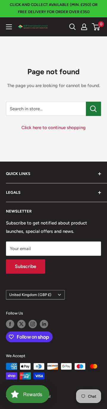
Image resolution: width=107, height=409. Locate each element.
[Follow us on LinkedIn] (44, 324)
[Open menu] (9, 26)
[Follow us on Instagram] (33, 324)
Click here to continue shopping (53, 127)
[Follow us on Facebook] (10, 324)
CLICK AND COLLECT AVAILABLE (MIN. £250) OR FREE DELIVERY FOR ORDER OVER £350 (53, 8)
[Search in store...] (93, 109)
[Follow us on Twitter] (21, 324)
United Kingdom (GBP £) (30, 294)
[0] (96, 26)
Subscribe (25, 266)
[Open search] (72, 27)
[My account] (84, 27)
